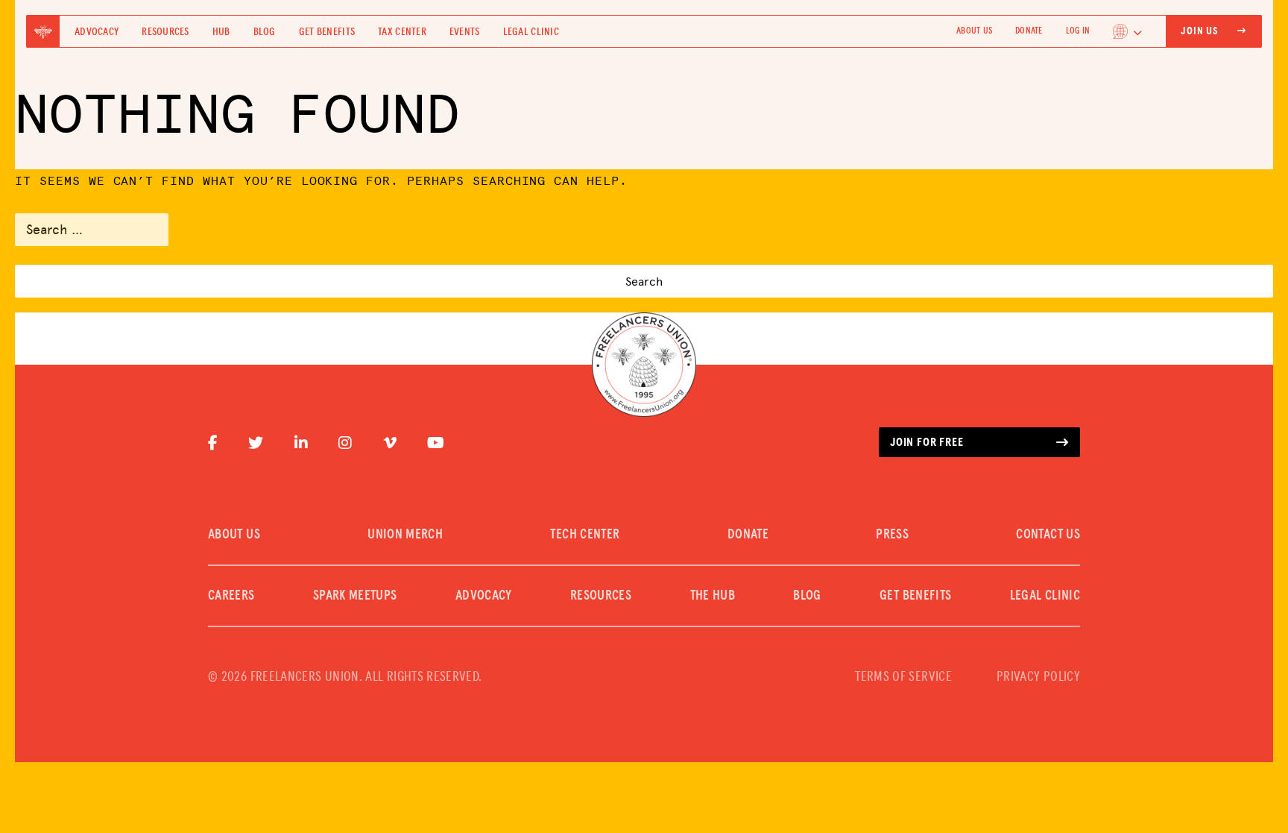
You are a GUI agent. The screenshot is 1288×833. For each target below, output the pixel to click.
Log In (1078, 31)
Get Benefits (327, 32)
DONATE (1028, 31)
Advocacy (97, 32)
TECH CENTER (584, 534)
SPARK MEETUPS (355, 596)
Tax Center (402, 32)
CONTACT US (1048, 534)
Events (464, 32)
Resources (165, 32)
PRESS (892, 534)
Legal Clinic (531, 32)
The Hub (713, 596)
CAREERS (231, 596)
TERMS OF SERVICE (903, 677)
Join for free (926, 442)
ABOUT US (974, 31)
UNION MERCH (405, 534)
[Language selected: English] (1128, 31)
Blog (264, 32)
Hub (221, 32)
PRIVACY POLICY (1038, 677)
